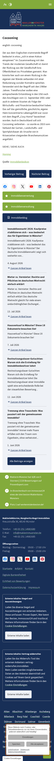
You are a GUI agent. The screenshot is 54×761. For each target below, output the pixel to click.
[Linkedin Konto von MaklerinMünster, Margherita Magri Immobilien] (40, 186)
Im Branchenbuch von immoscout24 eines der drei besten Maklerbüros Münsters (27, 494)
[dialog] (27, 739)
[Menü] (50, 4)
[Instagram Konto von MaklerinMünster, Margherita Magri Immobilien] (13, 186)
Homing (6, 154)
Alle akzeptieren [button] (37, 744)
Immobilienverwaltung (22, 206)
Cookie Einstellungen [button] (16, 626)
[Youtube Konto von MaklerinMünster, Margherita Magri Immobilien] (31, 186)
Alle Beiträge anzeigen (21, 461)
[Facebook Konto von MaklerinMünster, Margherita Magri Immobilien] (4, 186)
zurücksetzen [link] (13, 750)
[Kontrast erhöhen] (10, 4)
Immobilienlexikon (19, 161)
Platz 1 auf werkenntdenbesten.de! (27, 504)
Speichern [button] (16, 744)
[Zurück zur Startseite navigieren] (27, 19)
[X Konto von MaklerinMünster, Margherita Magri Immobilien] (22, 186)
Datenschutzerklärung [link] (16, 752)
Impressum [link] (24, 750)
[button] (50, 4)
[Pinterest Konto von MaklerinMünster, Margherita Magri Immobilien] (49, 186)
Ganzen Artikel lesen (20, 268)
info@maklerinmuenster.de (27, 532)
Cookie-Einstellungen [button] (16, 684)
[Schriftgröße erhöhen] (4, 4)
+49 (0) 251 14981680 (24, 529)
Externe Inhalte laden (18, 635)
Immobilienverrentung (22, 195)
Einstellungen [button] (27, 737)
